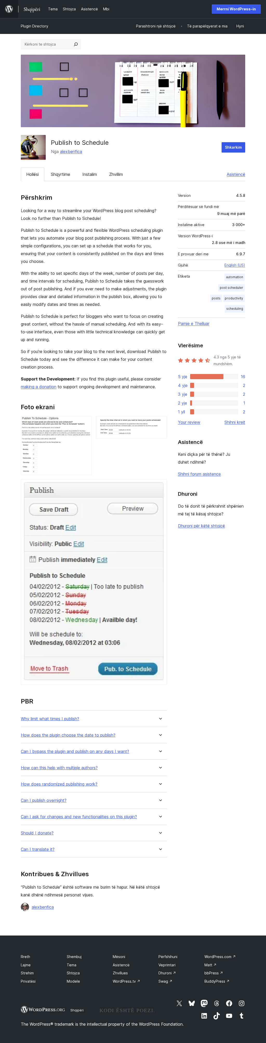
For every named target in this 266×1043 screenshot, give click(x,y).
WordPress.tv (126, 981)
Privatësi (28, 981)
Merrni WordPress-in (236, 9)
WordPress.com (220, 956)
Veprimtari (167, 965)
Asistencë (236, 174)
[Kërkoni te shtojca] (76, 44)
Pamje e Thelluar (193, 323)
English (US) (234, 265)
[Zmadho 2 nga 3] (159, 423)
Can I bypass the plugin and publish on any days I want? (75, 751)
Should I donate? (37, 833)
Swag (165, 981)
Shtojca (73, 973)
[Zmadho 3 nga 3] (159, 486)
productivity (234, 298)
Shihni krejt (234, 422)
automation (234, 277)
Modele (73, 981)
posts (216, 298)
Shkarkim (233, 147)
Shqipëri (77, 1010)
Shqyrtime (60, 174)
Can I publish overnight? (43, 800)
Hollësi (32, 174)
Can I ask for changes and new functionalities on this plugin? (79, 816)
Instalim (89, 174)
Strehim (27, 973)
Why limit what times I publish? (50, 718)
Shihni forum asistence (199, 474)
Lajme (26, 965)
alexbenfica (71, 151)
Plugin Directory (34, 26)
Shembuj (74, 956)
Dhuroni (167, 973)
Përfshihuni (167, 956)
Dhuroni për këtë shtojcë (201, 525)
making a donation (38, 386)
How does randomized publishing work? (59, 784)
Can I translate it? (38, 849)
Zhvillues (120, 973)
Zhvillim (116, 174)
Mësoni (119, 956)
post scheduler (231, 288)
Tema (71, 965)
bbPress (213, 973)
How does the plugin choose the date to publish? (68, 735)
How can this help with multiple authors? (59, 767)
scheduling (234, 309)
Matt (210, 965)
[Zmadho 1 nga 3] (84, 423)
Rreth (25, 956)
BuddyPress (217, 981)
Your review (189, 422)
